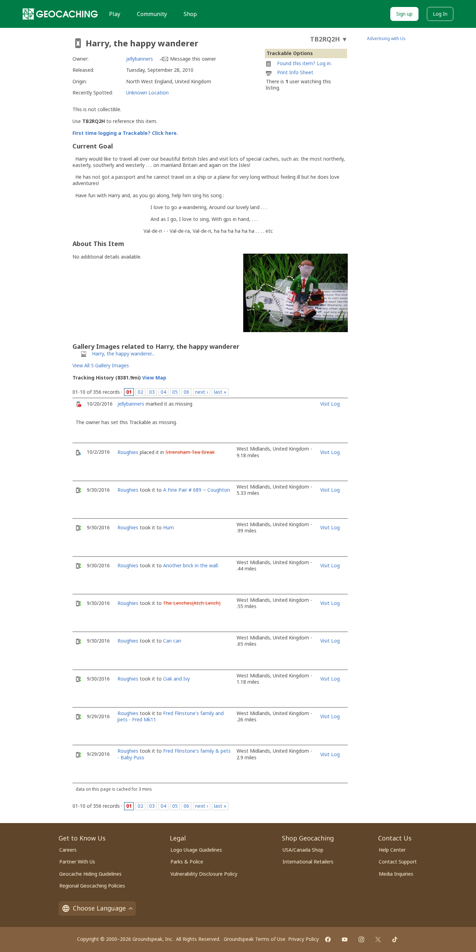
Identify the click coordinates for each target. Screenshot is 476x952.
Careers (68, 849)
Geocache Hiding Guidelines (90, 873)
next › (201, 392)
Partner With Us (77, 861)
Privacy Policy (303, 939)
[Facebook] (328, 939)
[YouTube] (344, 939)
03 (152, 392)
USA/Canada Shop (303, 849)
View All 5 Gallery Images (100, 365)
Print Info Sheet (295, 72)
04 (163, 392)
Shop (190, 14)
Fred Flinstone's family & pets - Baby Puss (174, 753)
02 (140, 392)
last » (220, 392)
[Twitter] (378, 939)
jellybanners (139, 58)
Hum (168, 527)
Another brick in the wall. (191, 565)
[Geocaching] (60, 14)
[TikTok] (395, 939)
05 (175, 392)
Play (114, 14)
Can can (172, 640)
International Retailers (308, 861)
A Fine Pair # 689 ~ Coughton (196, 489)
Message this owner (193, 58)
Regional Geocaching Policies (92, 885)
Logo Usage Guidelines (196, 849)
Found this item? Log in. (304, 63)
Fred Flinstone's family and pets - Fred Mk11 (170, 716)
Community (152, 14)
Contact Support (398, 861)
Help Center (392, 849)
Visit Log (330, 403)
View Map (154, 377)
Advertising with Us (386, 38)
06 (186, 392)
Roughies (127, 452)
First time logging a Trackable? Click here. (125, 133)
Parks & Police (186, 861)
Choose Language (99, 908)
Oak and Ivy (176, 678)
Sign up (404, 13)
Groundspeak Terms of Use (254, 939)
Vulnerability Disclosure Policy (203, 873)
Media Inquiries (396, 873)
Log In (440, 13)
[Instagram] (361, 939)
